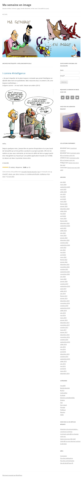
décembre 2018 (64, 301)
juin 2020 (63, 277)
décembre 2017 (64, 323)
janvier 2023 (63, 238)
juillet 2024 (63, 211)
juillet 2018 (63, 310)
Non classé (63, 405)
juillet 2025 (63, 192)
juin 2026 (63, 182)
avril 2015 (63, 369)
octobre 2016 (64, 339)
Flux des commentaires (67, 461)
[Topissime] (8, 167)
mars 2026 (63, 184)
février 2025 (63, 204)
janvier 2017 (63, 332)
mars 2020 (63, 279)
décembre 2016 (64, 335)
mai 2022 (63, 252)
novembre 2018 (65, 303)
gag (14, 174)
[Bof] (3, 167)
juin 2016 (63, 347)
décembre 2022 (64, 240)
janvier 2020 (63, 281)
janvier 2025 (63, 206)
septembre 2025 (65, 187)
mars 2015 (63, 371)
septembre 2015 (65, 359)
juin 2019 (63, 293)
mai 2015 (63, 366)
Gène (17, 174)
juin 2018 (63, 313)
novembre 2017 (65, 325)
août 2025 (63, 189)
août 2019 (63, 289)
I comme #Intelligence (13, 73)
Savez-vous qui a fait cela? (68, 439)
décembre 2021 (64, 264)
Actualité (24, 172)
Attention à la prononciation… (69, 429)
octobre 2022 (64, 243)
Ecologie (62, 395)
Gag (38, 172)
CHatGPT (5, 174)
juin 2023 (63, 233)
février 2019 (63, 296)
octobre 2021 (64, 269)
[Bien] (5, 167)
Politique (63, 410)
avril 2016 (63, 352)
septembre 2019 (65, 286)
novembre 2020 (65, 274)
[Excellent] (6, 167)
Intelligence (43, 174)
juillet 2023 (63, 230)
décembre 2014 (64, 373)
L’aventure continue (66, 432)
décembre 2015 (64, 354)
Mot (48, 174)
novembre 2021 (65, 267)
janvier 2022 (63, 262)
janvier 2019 (63, 298)
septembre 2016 (65, 342)
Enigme (62, 400)
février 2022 (63, 260)
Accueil (4, 14)
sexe (3, 176)
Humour (22, 174)
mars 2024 (63, 218)
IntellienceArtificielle (33, 174)
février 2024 (63, 221)
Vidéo (62, 415)
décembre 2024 (64, 209)
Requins (62, 412)
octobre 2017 (64, 327)
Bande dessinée (32, 172)
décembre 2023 (64, 223)
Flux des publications (66, 458)
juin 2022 (63, 250)
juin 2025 (63, 194)
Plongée (62, 407)
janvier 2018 (63, 320)
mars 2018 (63, 318)
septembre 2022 (65, 245)
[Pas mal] (4, 167)
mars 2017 (63, 330)
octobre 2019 (64, 284)
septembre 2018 (65, 308)
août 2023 (63, 228)
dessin (10, 174)
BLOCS (62, 390)
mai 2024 (63, 214)
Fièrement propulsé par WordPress (12, 475)
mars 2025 (63, 201)
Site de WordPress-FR (66, 463)
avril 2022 (63, 255)
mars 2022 (63, 257)
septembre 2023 (65, 226)
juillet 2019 (63, 291)
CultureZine (63, 393)
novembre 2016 (65, 337)
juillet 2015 (63, 361)
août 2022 (63, 247)
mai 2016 (63, 349)
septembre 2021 (65, 272)
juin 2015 (63, 364)
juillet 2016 (63, 344)
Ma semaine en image (16, 5)
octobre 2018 (64, 306)
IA (25, 174)
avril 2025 (63, 199)
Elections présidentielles (67, 398)
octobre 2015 (64, 356)
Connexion (63, 456)
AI (51, 172)
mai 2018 (63, 315)
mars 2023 (63, 235)
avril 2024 (63, 216)
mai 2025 (63, 197)
